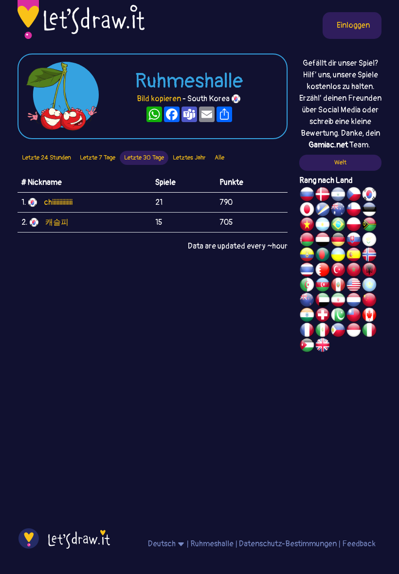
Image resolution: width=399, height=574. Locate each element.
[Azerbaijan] (322, 286)
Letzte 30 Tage (144, 157)
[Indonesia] (354, 331)
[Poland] (354, 226)
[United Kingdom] (322, 346)
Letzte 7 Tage (97, 157)
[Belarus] (307, 241)
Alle (219, 157)
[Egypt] (322, 241)
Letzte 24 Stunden (46, 157)
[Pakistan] (338, 316)
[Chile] (354, 210)
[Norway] (369, 256)
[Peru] (338, 286)
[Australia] (338, 210)
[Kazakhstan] (369, 286)
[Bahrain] (322, 271)
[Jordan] (307, 346)
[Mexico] (322, 331)
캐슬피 (57, 222)
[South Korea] (369, 195)
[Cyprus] (369, 241)
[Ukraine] (338, 256)
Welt (340, 162)
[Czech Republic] (354, 195)
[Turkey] (338, 271)
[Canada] (369, 316)
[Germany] (338, 241)
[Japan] (307, 210)
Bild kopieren (159, 99)
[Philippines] (338, 331)
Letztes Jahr (189, 157)
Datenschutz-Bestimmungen (288, 544)
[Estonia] (369, 210)
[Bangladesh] (322, 256)
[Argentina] (322, 226)
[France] (307, 331)
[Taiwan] (354, 316)
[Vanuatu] (369, 226)
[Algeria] (307, 286)
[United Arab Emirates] (322, 301)
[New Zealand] (307, 301)
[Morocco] (354, 271)
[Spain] (354, 256)
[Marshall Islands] (322, 210)
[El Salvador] (338, 195)
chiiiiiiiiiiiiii (58, 202)
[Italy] (369, 331)
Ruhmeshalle (212, 544)
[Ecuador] (307, 256)
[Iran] (338, 301)
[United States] (354, 286)
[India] (307, 316)
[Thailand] (307, 271)
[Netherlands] (354, 301)
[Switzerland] (322, 316)
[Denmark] (322, 195)
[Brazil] (338, 226)
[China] (369, 301)
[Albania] (369, 271)
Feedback (359, 544)
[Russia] (307, 195)
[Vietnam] (307, 226)
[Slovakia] (354, 241)
